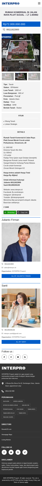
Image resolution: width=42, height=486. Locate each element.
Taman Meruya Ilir (9, 413)
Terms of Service (19, 482)
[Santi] (21, 308)
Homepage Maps (7, 434)
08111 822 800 (9, 391)
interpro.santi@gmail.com (13, 333)
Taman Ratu (22, 413)
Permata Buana (8, 409)
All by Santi (21, 342)
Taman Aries (31, 409)
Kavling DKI (25, 405)
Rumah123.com (6, 429)
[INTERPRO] (10, 3)
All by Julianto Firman (21, 276)
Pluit (17, 96)
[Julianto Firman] (21, 242)
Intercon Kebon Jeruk (10, 405)
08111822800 (12, 29)
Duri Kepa (6, 401)
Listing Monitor (6, 440)
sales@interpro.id (10, 267)
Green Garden (18, 401)
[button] (36, 52)
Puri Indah (20, 409)
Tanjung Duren (8, 417)
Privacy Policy (32, 480)
